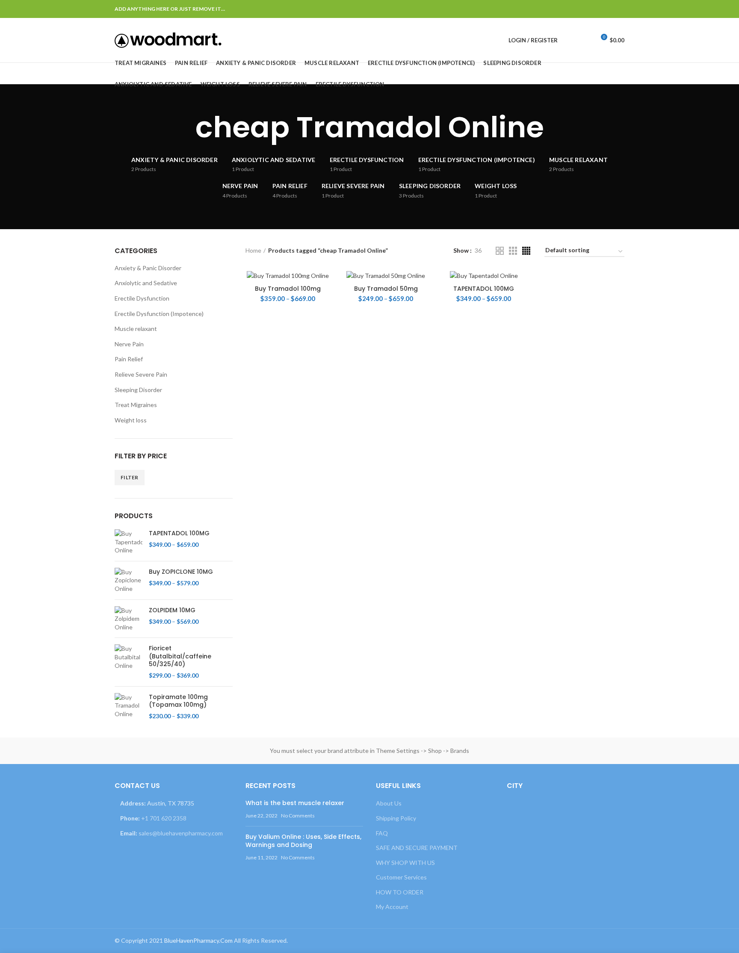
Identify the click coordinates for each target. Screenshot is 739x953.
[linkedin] (608, 9)
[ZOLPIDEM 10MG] (128, 618)
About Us (389, 803)
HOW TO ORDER (399, 892)
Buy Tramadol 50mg (386, 288)
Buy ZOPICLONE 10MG (181, 571)
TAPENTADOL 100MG (483, 288)
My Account (392, 906)
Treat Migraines (136, 404)
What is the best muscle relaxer (294, 803)
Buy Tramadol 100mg (288, 288)
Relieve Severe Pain (141, 374)
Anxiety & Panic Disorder (148, 267)
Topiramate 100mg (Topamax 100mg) (178, 700)
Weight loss (131, 420)
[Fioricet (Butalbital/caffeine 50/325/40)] (128, 661)
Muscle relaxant (136, 328)
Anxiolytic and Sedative (146, 282)
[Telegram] (619, 9)
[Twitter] (587, 9)
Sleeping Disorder (138, 389)
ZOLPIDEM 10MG (172, 610)
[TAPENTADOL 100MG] (128, 542)
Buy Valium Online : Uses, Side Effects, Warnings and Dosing (303, 841)
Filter (130, 477)
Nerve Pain (129, 344)
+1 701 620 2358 (163, 818)
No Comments (298, 815)
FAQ (382, 833)
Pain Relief (129, 359)
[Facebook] (576, 9)
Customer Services (401, 877)
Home (253, 250)
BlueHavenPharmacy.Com (198, 940)
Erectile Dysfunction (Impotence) (159, 313)
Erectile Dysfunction (142, 298)
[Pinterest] (597, 9)
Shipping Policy (396, 818)
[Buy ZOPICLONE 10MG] (128, 580)
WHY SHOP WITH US (405, 862)
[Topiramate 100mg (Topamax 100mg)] (128, 706)
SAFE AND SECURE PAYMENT (417, 847)
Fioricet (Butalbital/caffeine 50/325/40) (180, 656)
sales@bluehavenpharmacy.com (181, 833)
